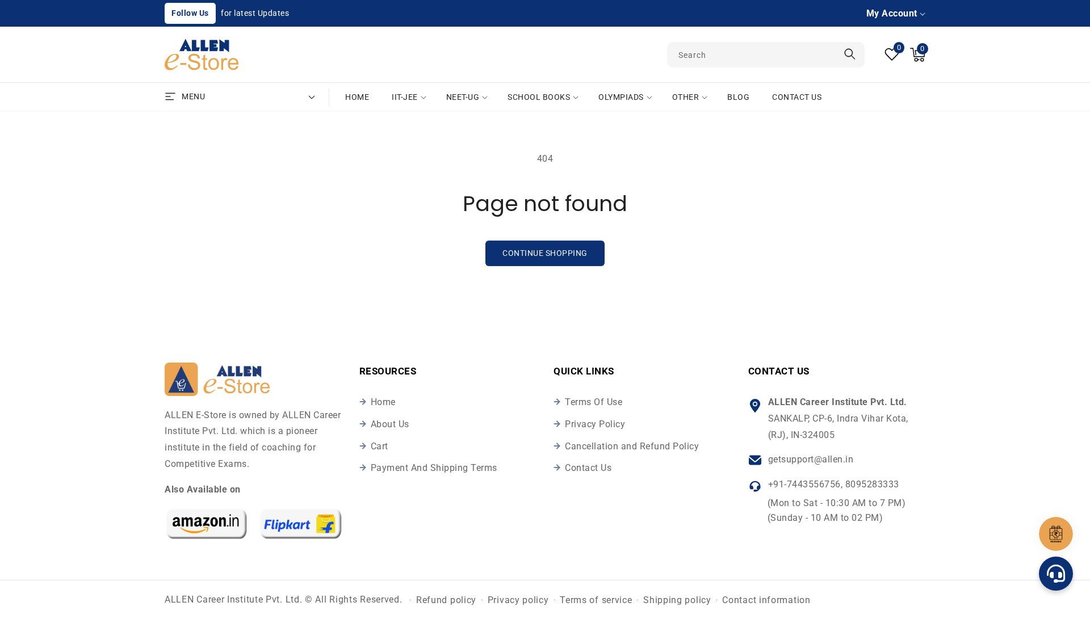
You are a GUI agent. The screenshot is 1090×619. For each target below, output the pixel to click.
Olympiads (621, 97)
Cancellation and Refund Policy (632, 446)
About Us (390, 424)
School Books (539, 97)
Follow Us (190, 13)
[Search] (850, 54)
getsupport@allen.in (811, 459)
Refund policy (446, 600)
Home (383, 402)
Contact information (766, 600)
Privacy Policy (595, 424)
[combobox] (766, 55)
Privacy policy (518, 600)
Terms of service (596, 600)
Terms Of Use (593, 402)
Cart (379, 446)
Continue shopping (545, 253)
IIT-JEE (405, 97)
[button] (917, 54)
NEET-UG (463, 97)
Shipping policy (677, 600)
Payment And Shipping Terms (434, 467)
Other (685, 97)
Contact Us (588, 467)
